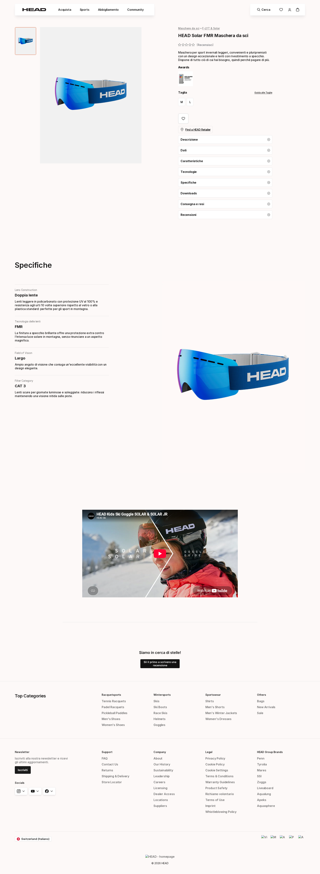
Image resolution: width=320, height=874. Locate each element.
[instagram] (21, 791)
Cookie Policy (215, 764)
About (158, 758)
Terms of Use (215, 800)
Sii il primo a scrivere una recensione (160, 663)
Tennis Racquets (114, 701)
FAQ (104, 758)
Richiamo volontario (219, 794)
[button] (225, 139)
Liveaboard (265, 788)
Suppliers (160, 806)
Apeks (261, 800)
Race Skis (160, 713)
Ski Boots (160, 707)
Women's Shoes (113, 725)
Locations (161, 800)
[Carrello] (297, 10)
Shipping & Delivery (115, 776)
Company (160, 752)
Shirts (209, 701)
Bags (260, 701)
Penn (260, 758)
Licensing (160, 788)
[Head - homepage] (34, 9)
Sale (260, 713)
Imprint (210, 806)
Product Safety (216, 788)
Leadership (162, 776)
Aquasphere (266, 806)
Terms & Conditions (219, 776)
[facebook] (49, 791)
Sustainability (163, 770)
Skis (156, 701)
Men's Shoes (111, 719)
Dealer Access (164, 794)
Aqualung (264, 794)
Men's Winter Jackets (221, 713)
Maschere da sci (188, 28)
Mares (261, 770)
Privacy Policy (215, 758)
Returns (107, 770)
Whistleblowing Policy (220, 812)
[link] (281, 10)
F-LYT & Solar (211, 28)
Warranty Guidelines (220, 782)
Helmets (160, 719)
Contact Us (110, 764)
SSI (259, 776)
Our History (162, 764)
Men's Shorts (215, 707)
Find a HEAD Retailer (198, 129)
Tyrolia (262, 764)
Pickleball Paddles (114, 713)
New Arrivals (266, 707)
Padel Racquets (113, 707)
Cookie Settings (216, 770)
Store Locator (112, 782)
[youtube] (35, 791)
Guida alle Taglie (263, 92)
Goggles (159, 725)
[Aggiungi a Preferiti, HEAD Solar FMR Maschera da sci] (183, 118)
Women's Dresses (218, 719)
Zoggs (261, 782)
